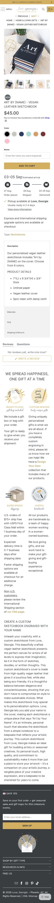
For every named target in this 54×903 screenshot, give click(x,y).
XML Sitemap (30, 896)
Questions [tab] (23, 345)
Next (34, 16)
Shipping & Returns (15, 332)
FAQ (9, 322)
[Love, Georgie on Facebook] (21, 883)
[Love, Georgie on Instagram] (27, 883)
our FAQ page (15, 611)
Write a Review (34, 359)
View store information (20, 209)
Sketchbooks (18, 234)
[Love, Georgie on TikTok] (37, 883)
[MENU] (1, 9)
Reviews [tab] (8, 345)
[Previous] (6, 52)
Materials (11, 312)
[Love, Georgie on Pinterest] (32, 883)
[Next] (48, 52)
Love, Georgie (19, 892)
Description (12, 246)
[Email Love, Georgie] (16, 883)
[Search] (43, 9)
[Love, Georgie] (27, 9)
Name (7, 149)
